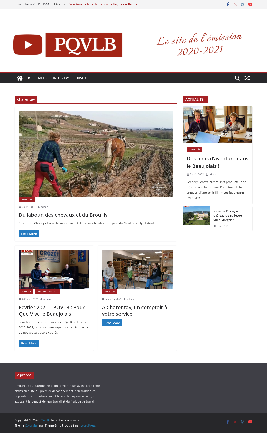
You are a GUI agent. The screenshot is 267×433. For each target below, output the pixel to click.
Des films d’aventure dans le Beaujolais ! (217, 162)
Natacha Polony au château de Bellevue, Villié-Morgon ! (228, 215)
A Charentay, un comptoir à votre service (134, 310)
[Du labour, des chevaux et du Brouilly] (96, 154)
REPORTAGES (37, 78)
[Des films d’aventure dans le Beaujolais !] (217, 124)
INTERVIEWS (61, 78)
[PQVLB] (20, 78)
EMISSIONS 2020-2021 (48, 291)
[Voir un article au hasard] (247, 78)
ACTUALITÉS (194, 149)
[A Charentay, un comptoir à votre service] (137, 269)
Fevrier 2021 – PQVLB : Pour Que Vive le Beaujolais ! (52, 310)
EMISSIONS (25, 291)
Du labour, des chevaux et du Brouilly (63, 214)
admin (44, 207)
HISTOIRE (83, 78)
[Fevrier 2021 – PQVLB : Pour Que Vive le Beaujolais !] (54, 269)
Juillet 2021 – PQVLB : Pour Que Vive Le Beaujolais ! (103, 4)
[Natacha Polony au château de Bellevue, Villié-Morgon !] (196, 218)
